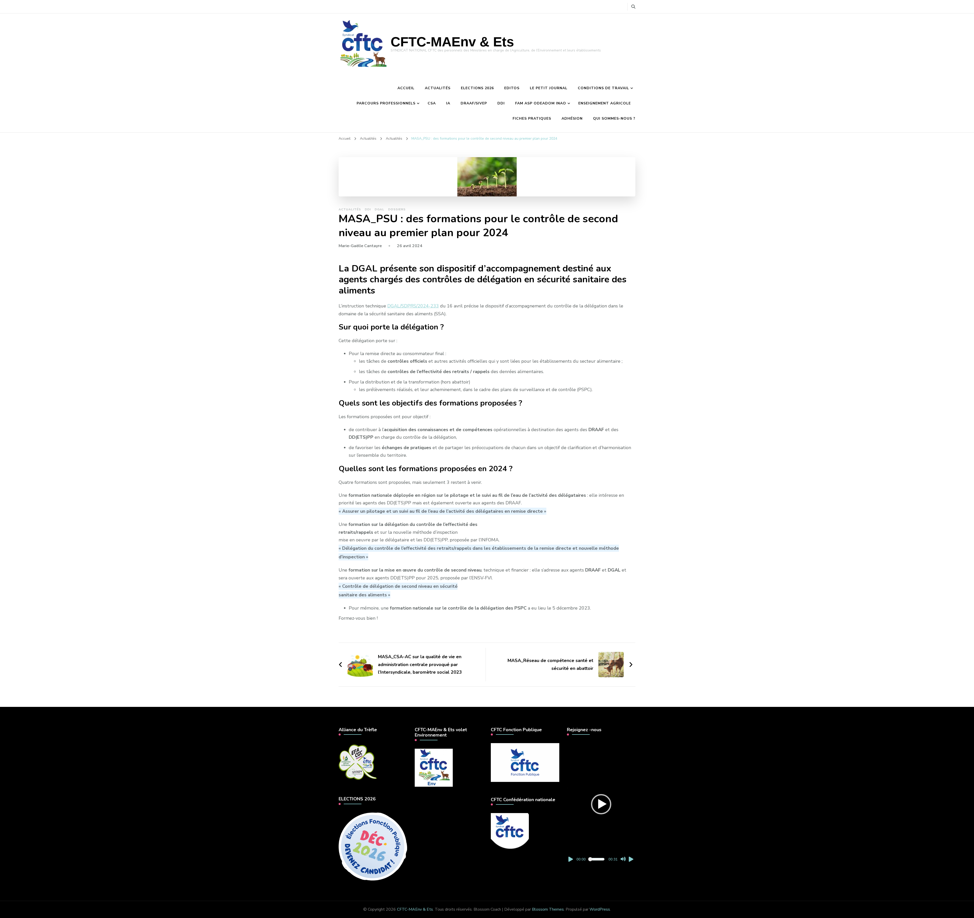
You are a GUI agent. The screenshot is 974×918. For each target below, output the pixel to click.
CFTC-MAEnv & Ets (452, 41)
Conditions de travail (603, 88)
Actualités (437, 88)
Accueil (405, 88)
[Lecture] (570, 859)
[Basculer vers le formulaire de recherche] (633, 7)
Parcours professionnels (386, 103)
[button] (601, 804)
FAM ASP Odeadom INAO (540, 103)
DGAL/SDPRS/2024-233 (413, 306)
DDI (501, 103)
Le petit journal (548, 88)
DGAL (379, 209)
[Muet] (623, 859)
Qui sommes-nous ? (614, 118)
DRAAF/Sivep (474, 103)
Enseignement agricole (604, 103)
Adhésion (572, 118)
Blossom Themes (548, 909)
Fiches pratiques (532, 118)
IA (448, 103)
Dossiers (397, 209)
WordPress (599, 909)
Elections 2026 (477, 88)
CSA (432, 103)
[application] (601, 804)
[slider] (597, 859)
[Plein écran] (631, 859)
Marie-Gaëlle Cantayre (360, 246)
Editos (511, 88)
